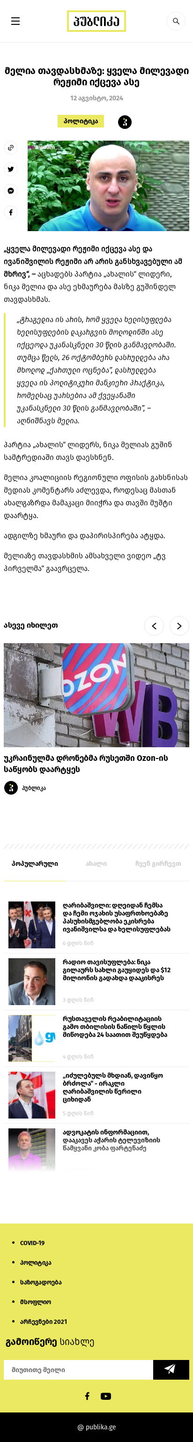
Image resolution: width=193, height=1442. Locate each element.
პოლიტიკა (81, 121)
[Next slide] (179, 626)
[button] (176, 21)
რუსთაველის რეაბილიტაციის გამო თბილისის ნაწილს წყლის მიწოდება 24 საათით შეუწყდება (115, 1027)
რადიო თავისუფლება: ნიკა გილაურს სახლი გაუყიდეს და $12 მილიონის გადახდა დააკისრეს (117, 970)
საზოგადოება (41, 1282)
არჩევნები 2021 (43, 1321)
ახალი (96, 864)
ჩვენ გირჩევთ (158, 864)
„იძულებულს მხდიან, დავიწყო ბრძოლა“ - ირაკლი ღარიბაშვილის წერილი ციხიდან (113, 1088)
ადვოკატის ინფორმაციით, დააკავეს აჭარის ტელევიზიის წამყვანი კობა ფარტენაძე (111, 1140)
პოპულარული (35, 864)
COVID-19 (32, 1243)
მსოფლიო (35, 1302)
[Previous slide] (154, 626)
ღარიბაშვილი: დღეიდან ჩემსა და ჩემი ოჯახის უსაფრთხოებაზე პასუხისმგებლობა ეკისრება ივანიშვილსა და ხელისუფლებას (117, 917)
